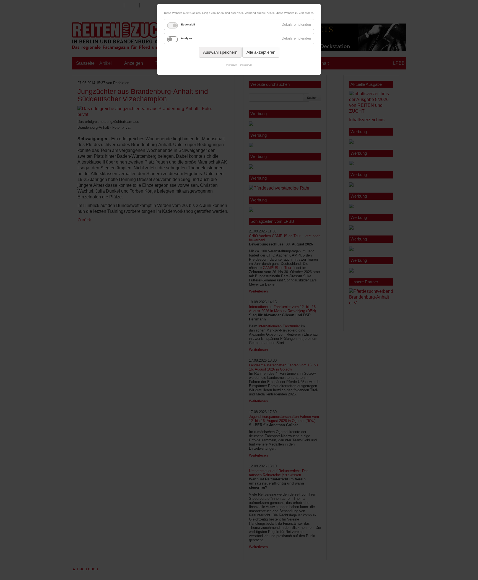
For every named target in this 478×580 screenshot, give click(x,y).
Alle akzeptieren (260, 52)
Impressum (231, 65)
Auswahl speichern (220, 52)
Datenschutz (246, 65)
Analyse (186, 38)
